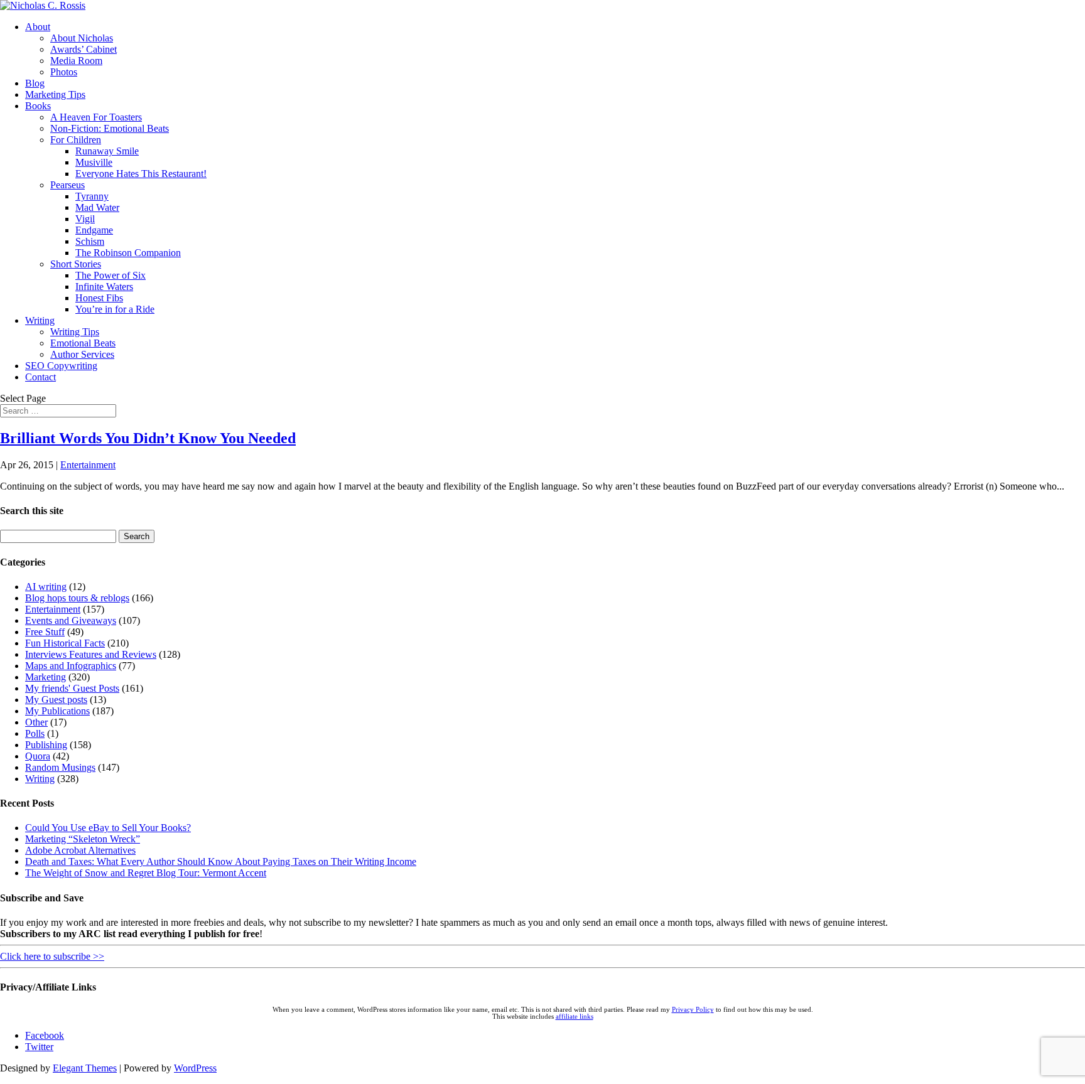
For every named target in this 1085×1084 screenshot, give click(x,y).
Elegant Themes (85, 1068)
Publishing (46, 744)
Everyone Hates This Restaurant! (141, 173)
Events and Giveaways (70, 620)
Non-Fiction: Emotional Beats (109, 128)
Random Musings (60, 767)
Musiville (93, 162)
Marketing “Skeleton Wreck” (82, 839)
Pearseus (67, 185)
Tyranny (92, 196)
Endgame (94, 230)
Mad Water (97, 207)
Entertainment (88, 464)
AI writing (46, 586)
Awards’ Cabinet (83, 49)
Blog (35, 83)
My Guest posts (56, 699)
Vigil (85, 218)
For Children (75, 139)
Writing (40, 320)
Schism (89, 241)
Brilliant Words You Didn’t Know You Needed (148, 438)
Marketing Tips (55, 94)
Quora (37, 756)
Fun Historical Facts (65, 643)
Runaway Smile (107, 151)
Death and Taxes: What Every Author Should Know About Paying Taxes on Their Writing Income (220, 861)
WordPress (195, 1068)
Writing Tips (74, 331)
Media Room (76, 60)
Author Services (82, 354)
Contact (40, 377)
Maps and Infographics (70, 665)
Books (38, 105)
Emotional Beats (83, 343)
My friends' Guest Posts (72, 688)
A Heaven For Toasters (96, 117)
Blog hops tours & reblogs (77, 598)
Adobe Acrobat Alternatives (80, 850)
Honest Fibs (99, 297)
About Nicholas (81, 38)
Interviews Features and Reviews (90, 654)
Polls (35, 733)
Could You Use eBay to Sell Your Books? (108, 827)
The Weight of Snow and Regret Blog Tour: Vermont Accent (145, 872)
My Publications (57, 711)
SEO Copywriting (61, 365)
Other (36, 722)
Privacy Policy (693, 1009)
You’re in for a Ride (114, 309)
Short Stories (75, 264)
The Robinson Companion (128, 252)
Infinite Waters (104, 286)
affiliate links (574, 1016)
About (37, 26)
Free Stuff (45, 631)
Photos (63, 72)
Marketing (45, 677)
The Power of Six (110, 275)
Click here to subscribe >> (52, 956)
